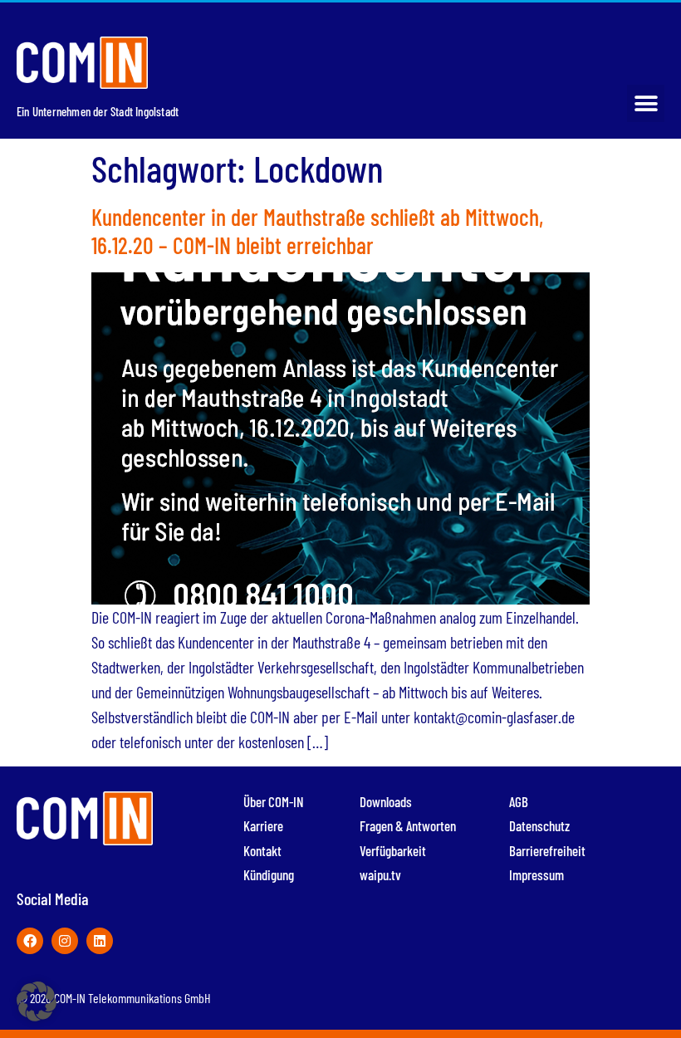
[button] (645, 103)
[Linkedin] (99, 941)
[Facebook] (30, 941)
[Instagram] (64, 941)
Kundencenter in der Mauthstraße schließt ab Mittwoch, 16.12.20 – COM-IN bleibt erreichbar (317, 231)
